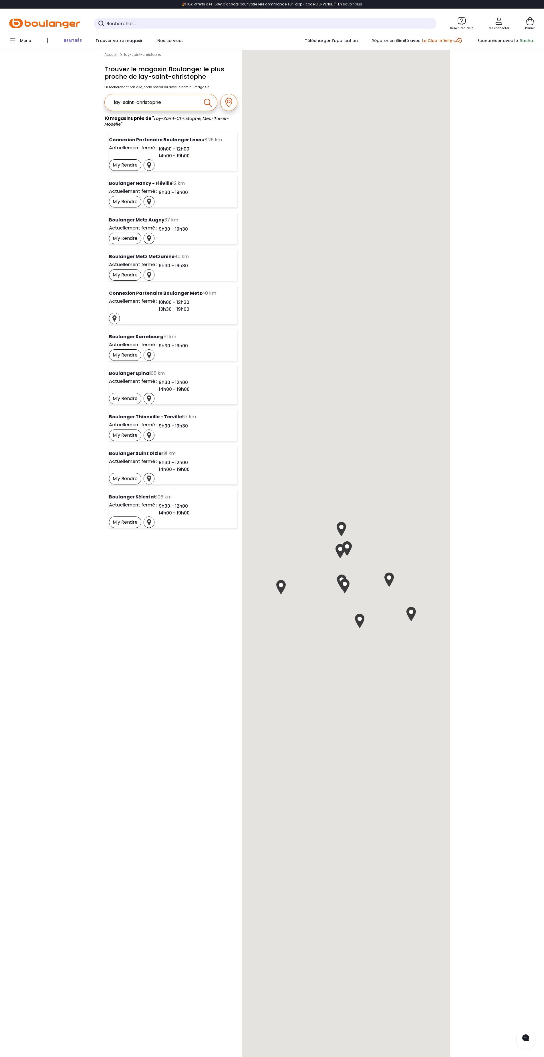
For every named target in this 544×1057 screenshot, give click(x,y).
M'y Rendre (127, 166)
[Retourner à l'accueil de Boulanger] (44, 23)
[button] (345, 586)
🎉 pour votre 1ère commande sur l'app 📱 (272, 4)
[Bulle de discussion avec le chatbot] (526, 1039)
